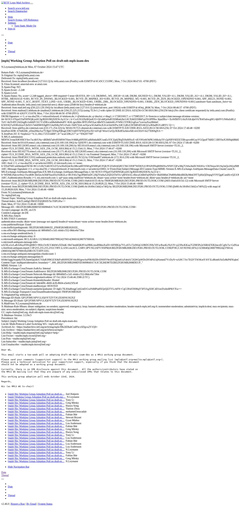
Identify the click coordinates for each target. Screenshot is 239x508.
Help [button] (10, 17)
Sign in (11, 28)
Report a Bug (18, 503)
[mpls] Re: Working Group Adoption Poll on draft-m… (36, 394)
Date (10, 42)
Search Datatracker (17, 11)
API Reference (30, 20)
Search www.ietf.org (18, 8)
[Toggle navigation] (31, 3)
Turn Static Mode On (25, 25)
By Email (31, 503)
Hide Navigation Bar (18, 466)
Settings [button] (12, 22)
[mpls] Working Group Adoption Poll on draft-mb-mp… (37, 397)
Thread (11, 51)
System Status (45, 503)
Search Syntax (15, 20)
